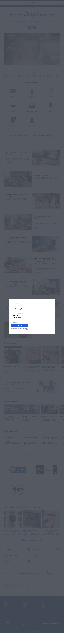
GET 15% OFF (19, 325)
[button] (54, 300)
